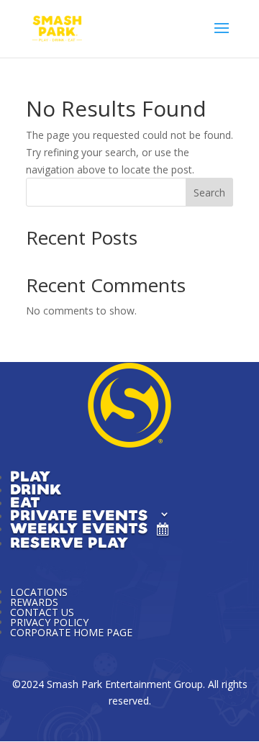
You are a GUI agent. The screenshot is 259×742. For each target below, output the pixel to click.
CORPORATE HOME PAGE (71, 632)
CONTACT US (42, 612)
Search (209, 192)
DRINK (35, 488)
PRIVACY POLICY (49, 622)
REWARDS (34, 602)
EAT (25, 501)
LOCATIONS (39, 592)
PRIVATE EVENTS (79, 514)
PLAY (30, 475)
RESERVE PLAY (69, 541)
